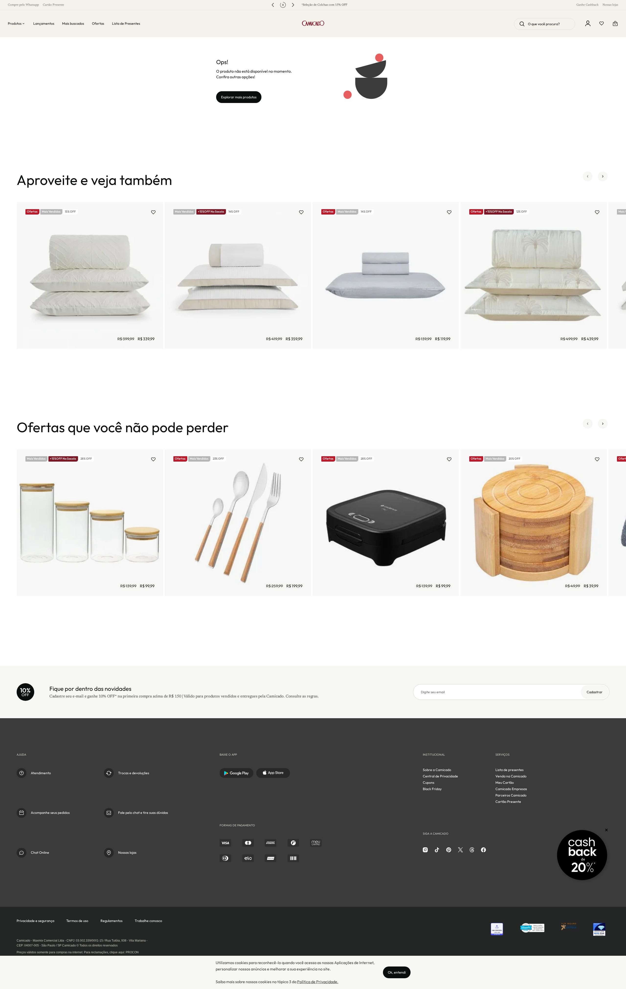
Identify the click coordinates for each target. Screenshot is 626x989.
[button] (587, 179)
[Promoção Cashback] (582, 855)
